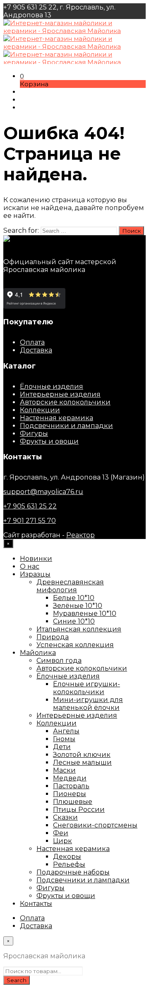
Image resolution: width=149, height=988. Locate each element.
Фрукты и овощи (49, 441)
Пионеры (69, 794)
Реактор (80, 535)
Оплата (32, 342)
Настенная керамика (56, 418)
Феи (60, 833)
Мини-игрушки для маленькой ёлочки (88, 703)
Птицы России (79, 809)
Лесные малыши (82, 762)
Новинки (36, 559)
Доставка (36, 350)
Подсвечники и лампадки (66, 426)
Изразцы (35, 574)
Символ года (59, 660)
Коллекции (40, 410)
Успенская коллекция (75, 645)
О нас (29, 566)
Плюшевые (72, 802)
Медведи (70, 778)
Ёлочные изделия (51, 386)
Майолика (38, 653)
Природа (52, 637)
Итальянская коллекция (78, 629)
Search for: (21, 230)
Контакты (36, 904)
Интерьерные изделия (60, 394)
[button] (22, 76)
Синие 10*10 (74, 621)
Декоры (67, 856)
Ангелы (66, 731)
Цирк (62, 841)
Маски (64, 770)
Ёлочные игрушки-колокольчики (86, 688)
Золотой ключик (82, 755)
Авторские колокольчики (65, 402)
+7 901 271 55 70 (29, 521)
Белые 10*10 (73, 598)
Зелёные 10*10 (77, 606)
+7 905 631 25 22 (30, 506)
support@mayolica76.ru (43, 492)
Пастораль (71, 786)
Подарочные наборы (73, 872)
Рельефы (69, 864)
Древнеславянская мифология (70, 586)
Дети (62, 747)
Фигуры (34, 433)
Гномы (64, 739)
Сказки (65, 817)
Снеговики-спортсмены (95, 825)
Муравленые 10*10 (84, 613)
